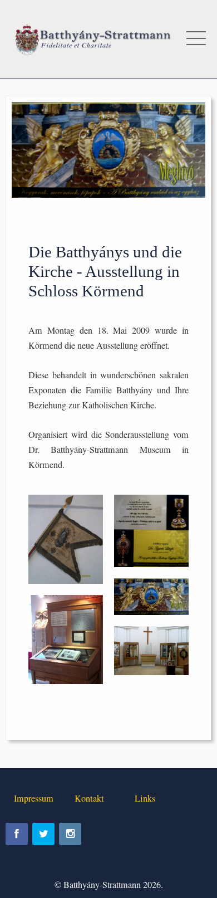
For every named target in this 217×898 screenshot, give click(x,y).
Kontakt (89, 798)
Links (145, 798)
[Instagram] (70, 834)
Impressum (33, 798)
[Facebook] (17, 834)
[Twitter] (43, 834)
